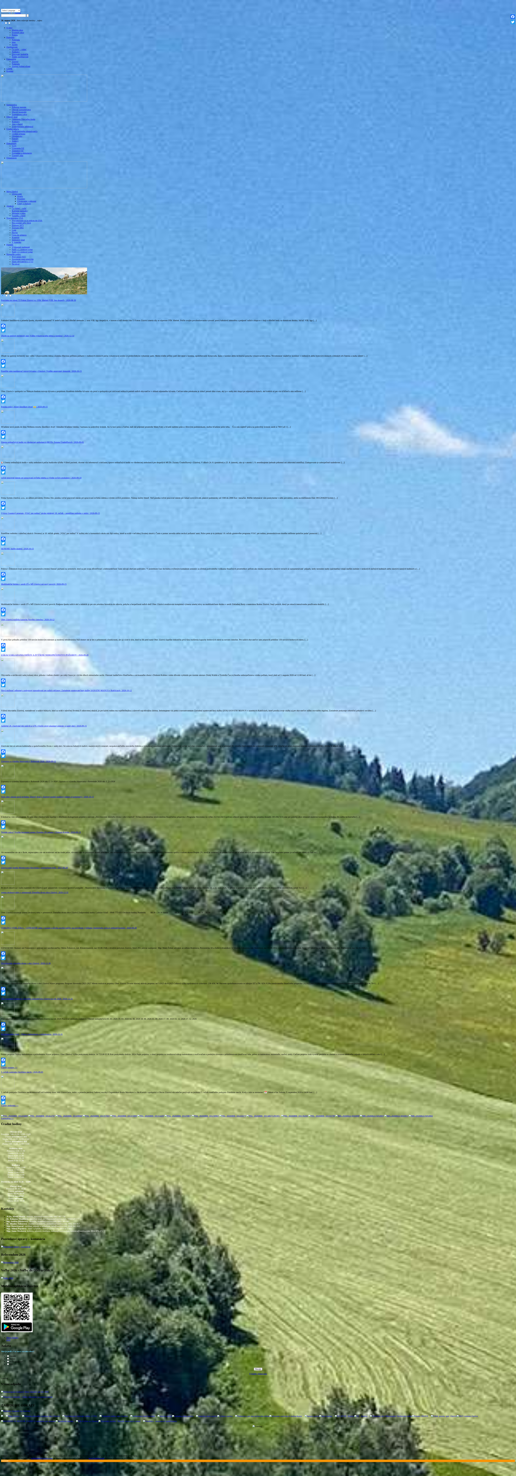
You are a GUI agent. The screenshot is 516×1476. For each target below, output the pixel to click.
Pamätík (9, 245)
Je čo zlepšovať (16, 1361)
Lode (14, 230)
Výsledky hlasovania (258, 1374)
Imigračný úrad (18, 240)
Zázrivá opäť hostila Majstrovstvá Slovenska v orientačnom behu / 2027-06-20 (34, 868)
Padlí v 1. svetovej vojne (22, 249)
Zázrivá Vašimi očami (21, 66)
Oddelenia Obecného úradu (23, 119)
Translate (18, 13)
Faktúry (15, 138)
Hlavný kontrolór (19, 112)
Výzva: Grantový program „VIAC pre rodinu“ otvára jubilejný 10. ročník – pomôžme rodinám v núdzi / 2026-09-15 (50, 513)
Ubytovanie (17, 194)
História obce (17, 30)
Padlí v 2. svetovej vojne (22, 252)
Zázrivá (15, 61)
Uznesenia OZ (18, 148)
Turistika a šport (18, 216)
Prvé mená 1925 (19, 257)
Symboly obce (18, 32)
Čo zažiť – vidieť (19, 49)
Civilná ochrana (18, 134)
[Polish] (14, 4)
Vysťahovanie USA (14, 218)
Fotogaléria (11, 59)
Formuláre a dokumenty (22, 153)
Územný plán (17, 155)
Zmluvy (15, 141)
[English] (2, 4)
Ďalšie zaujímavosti (20, 57)
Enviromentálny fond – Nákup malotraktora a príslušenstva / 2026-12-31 (32, 1034)
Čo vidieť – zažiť (19, 208)
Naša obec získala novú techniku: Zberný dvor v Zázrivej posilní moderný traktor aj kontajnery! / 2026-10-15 (47, 797)
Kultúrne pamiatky (20, 211)
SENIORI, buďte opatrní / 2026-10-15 (17, 549)
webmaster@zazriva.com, (42, 1458)
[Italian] (11, 4)
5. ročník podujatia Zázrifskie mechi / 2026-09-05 (22, 1072)
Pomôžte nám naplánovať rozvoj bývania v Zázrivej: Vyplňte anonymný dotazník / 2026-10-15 (41, 371)
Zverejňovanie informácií (22, 126)
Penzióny (21, 199)
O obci (9, 28)
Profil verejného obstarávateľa (24, 131)
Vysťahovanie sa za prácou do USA (27, 220)
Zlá (11, 1364)
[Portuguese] (17, 4)
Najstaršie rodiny (13, 254)
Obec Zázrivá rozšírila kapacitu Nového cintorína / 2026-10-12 (27, 619)
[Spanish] (2, 7)
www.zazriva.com (96, 1458)
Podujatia (10, 37)
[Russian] (20, 4)
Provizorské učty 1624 (21, 223)
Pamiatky (16, 52)
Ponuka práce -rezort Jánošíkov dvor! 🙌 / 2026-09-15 (24, 407)
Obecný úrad (11, 117)
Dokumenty (11, 143)
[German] (8, 4)
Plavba (15, 232)
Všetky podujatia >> (9, 1105)
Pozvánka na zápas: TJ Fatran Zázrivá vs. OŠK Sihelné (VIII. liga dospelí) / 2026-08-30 (38, 300)
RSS (8, 1340)
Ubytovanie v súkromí (26, 201)
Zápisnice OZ (18, 151)
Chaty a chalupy (24, 203)
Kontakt (9, 71)
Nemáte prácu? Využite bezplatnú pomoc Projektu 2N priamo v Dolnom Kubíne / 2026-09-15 (41, 832)
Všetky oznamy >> (9, 1067)
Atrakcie (10, 206)
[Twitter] (258, 330)
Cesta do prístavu (19, 235)
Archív (15, 45)
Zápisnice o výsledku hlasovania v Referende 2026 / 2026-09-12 (28, 761)
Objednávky (17, 136)
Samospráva (11, 105)
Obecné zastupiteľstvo (21, 109)
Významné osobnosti (21, 247)
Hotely (20, 196)
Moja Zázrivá (12, 191)
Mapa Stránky (12, 1337)
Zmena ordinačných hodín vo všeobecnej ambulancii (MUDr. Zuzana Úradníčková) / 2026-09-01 (42, 442)
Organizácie (11, 158)
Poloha (15, 35)
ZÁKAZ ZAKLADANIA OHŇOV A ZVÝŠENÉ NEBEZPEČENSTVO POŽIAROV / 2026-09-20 (44, 655)
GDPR (9, 69)
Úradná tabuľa (12, 129)
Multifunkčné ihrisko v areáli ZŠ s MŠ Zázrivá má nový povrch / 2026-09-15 (34, 584)
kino (14, 42)
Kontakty (16, 122)
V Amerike (16, 242)
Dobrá (12, 1359)
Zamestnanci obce (19, 114)
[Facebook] (258, 326)
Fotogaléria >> (7, 1118)
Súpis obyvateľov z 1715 (22, 261)
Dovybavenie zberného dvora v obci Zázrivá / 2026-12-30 (26, 963)
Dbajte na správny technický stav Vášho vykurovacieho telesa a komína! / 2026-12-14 (37, 336)
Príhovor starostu (19, 107)
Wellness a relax (19, 213)
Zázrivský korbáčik (20, 54)
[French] (5, 4)
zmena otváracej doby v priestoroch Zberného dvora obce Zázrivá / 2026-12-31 (34, 892)
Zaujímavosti (11, 47)
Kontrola (15, 237)
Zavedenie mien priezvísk (23, 259)
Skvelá (13, 1356)
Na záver (15, 264)
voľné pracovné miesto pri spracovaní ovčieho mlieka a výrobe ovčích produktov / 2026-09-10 (41, 478)
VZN (14, 146)
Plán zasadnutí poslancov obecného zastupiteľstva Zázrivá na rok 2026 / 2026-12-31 (37, 999)
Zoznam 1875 (18, 225)
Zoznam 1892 (18, 228)
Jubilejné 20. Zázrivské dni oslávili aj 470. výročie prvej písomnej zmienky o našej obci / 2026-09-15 (44, 726)
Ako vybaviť (17, 124)
